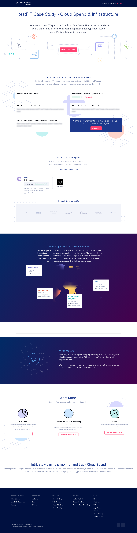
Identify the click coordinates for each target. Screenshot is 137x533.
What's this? (89, 97)
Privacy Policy (28, 524)
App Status (97, 508)
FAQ (94, 505)
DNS (26, 180)
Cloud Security (57, 508)
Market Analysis (78, 499)
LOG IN (119, 3)
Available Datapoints (18, 502)
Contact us (96, 502)
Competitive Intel (78, 502)
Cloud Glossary (98, 514)
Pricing (13, 505)
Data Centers (56, 502)
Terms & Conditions (17, 524)
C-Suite (34, 505)
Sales (33, 502)
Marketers (35, 499)
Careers (96, 511)
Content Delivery (58, 505)
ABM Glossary (98, 517)
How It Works (15, 499)
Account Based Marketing (81, 505)
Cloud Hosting (57, 499)
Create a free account (22, 434)
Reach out (96, 128)
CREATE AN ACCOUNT (68, 49)
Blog (94, 499)
